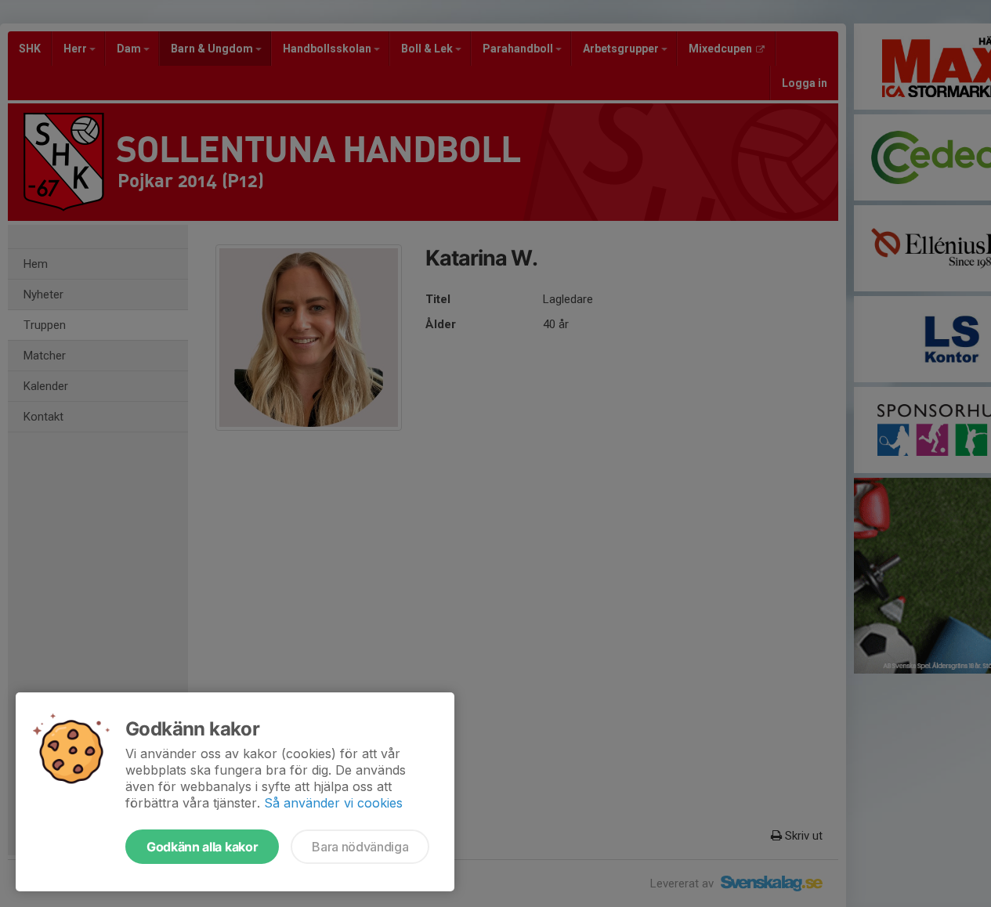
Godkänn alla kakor (202, 847)
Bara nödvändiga (360, 847)
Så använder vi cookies (333, 803)
